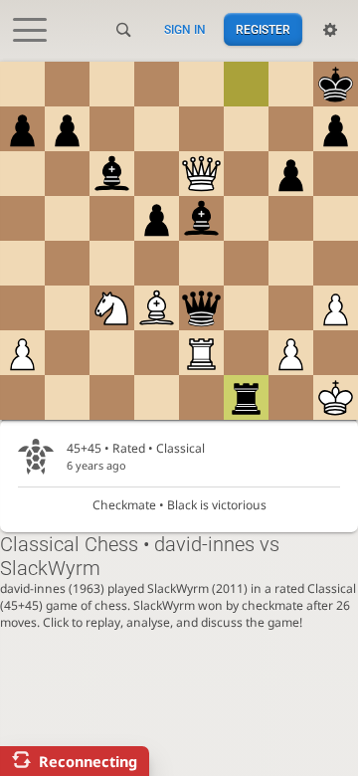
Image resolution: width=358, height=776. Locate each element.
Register (263, 30)
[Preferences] (330, 30)
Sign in (185, 30)
